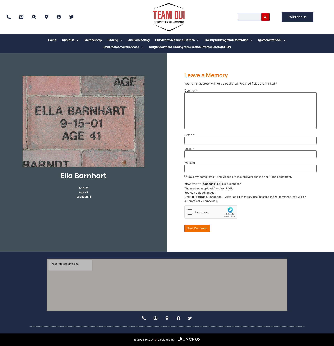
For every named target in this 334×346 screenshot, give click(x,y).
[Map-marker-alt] (46, 17)
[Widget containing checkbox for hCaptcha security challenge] (210, 212)
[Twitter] (71, 17)
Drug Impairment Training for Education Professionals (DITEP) (190, 47)
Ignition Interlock (269, 40)
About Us (68, 40)
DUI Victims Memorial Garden (175, 40)
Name (189, 134)
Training (112, 40)
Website (189, 162)
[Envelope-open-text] (21, 17)
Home (52, 40)
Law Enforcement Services (121, 47)
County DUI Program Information (226, 40)
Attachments (192, 183)
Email (189, 148)
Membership (93, 40)
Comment (190, 90)
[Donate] (33, 17)
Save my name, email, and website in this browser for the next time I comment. (240, 176)
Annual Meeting (139, 40)
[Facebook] (58, 17)
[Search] (265, 17)
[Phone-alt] (8, 17)
